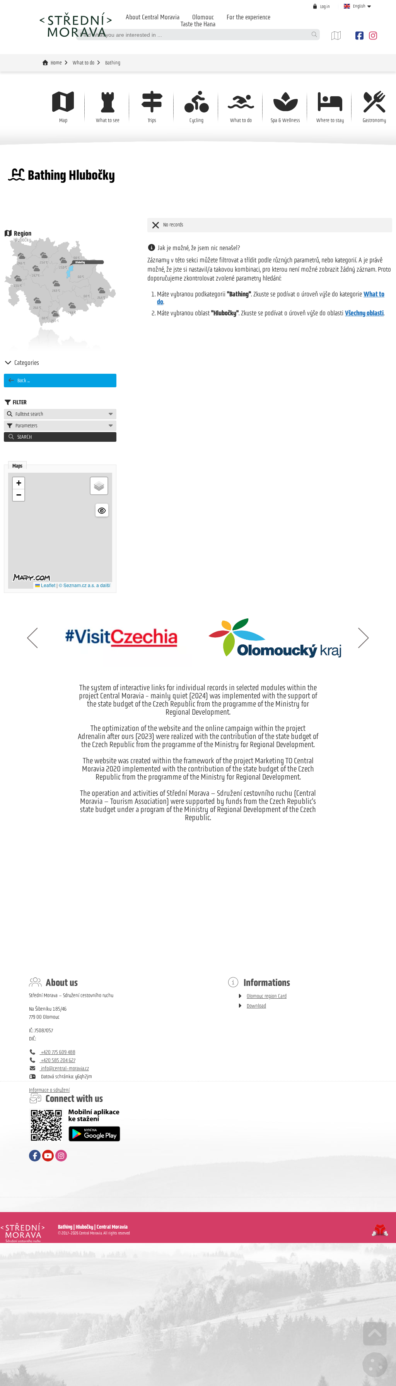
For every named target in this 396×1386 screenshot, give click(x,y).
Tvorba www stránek (380, 1230)
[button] (321, 6)
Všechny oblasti (364, 313)
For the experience (248, 17)
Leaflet (47, 585)
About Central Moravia (152, 17)
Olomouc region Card (267, 996)
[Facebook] (359, 35)
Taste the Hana (198, 24)
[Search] (314, 34)
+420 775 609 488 (57, 1052)
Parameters (25, 425)
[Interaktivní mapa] (341, 35)
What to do (83, 63)
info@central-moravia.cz (64, 1068)
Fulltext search (28, 414)
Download (256, 1006)
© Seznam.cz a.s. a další (84, 585)
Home (75, 24)
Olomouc (203, 17)
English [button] (359, 6)
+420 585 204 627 (57, 1060)
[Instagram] (372, 35)
